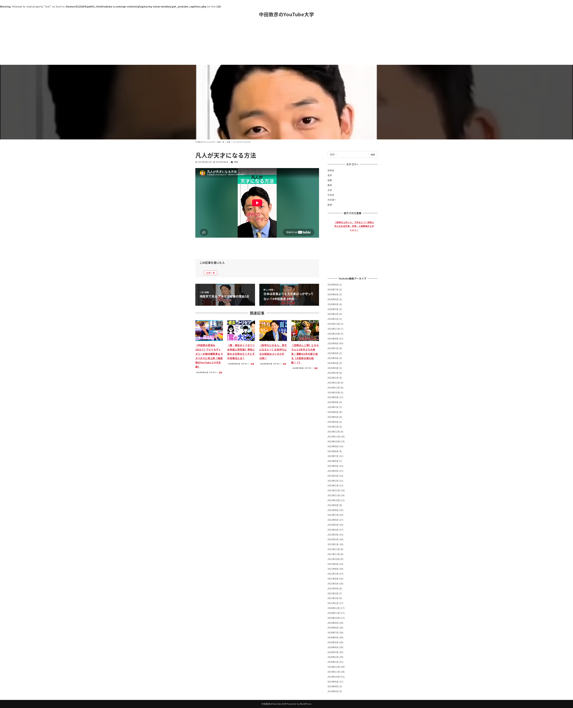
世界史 (331, 170)
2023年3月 (333, 475)
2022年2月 (333, 539)
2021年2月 (333, 598)
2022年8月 (333, 510)
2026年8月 (333, 284)
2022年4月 (333, 529)
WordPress (305, 703)
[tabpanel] (354, 244)
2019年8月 (333, 686)
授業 (236, 162)
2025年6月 (333, 353)
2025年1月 (333, 377)
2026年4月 (333, 304)
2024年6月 (333, 411)
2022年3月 (333, 534)
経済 (330, 204)
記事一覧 (210, 272)
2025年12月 (334, 323)
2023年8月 (333, 451)
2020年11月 (334, 612)
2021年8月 (333, 568)
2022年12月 (334, 490)
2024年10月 (334, 392)
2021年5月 (333, 583)
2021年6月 (333, 578)
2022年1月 (333, 544)
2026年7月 (333, 289)
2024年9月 (333, 397)
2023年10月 (334, 441)
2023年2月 (333, 480)
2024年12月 (334, 382)
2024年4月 (333, 421)
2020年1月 (333, 661)
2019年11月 (334, 671)
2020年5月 (333, 642)
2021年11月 (334, 554)
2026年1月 (333, 318)
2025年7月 (333, 348)
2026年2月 (333, 313)
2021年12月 (334, 549)
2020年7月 (333, 632)
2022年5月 (333, 524)
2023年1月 (333, 485)
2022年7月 (333, 514)
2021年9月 (333, 563)
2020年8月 (333, 627)
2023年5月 (333, 465)
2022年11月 (334, 495)
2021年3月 (333, 593)
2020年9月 (333, 622)
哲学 (330, 175)
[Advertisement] (286, 42)
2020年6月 (333, 637)
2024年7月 (333, 407)
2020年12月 (334, 607)
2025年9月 (333, 338)
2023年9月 (333, 446)
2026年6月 (333, 294)
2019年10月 (334, 676)
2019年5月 (333, 691)
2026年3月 (333, 309)
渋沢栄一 (332, 199)
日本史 (331, 194)
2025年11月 (334, 328)
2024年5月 (333, 416)
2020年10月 (334, 617)
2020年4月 (333, 647)
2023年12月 (334, 431)
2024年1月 (333, 426)
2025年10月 (334, 333)
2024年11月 (334, 387)
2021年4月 (333, 588)
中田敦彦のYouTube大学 (286, 14)
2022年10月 (334, 500)
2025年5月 (333, 358)
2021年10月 (334, 559)
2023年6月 (333, 460)
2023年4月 (333, 470)
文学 (330, 190)
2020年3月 (333, 652)
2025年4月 (333, 363)
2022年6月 (333, 519)
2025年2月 (333, 372)
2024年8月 (333, 402)
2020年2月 (333, 656)
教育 (330, 185)
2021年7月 (333, 573)
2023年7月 (333, 456)
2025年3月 (333, 367)
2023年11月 (334, 436)
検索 (373, 154)
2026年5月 (333, 299)
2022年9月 (333, 505)
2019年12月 (334, 666)
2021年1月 (333, 603)
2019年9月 (333, 681)
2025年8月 (333, 343)
